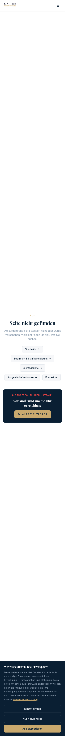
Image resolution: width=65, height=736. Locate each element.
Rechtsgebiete (31, 368)
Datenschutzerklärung (25, 699)
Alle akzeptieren (32, 728)
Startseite (30, 349)
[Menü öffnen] (58, 5)
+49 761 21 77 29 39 (34, 414)
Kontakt (49, 377)
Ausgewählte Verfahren (20, 377)
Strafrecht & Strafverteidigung (30, 358)
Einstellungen (32, 708)
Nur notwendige (32, 718)
